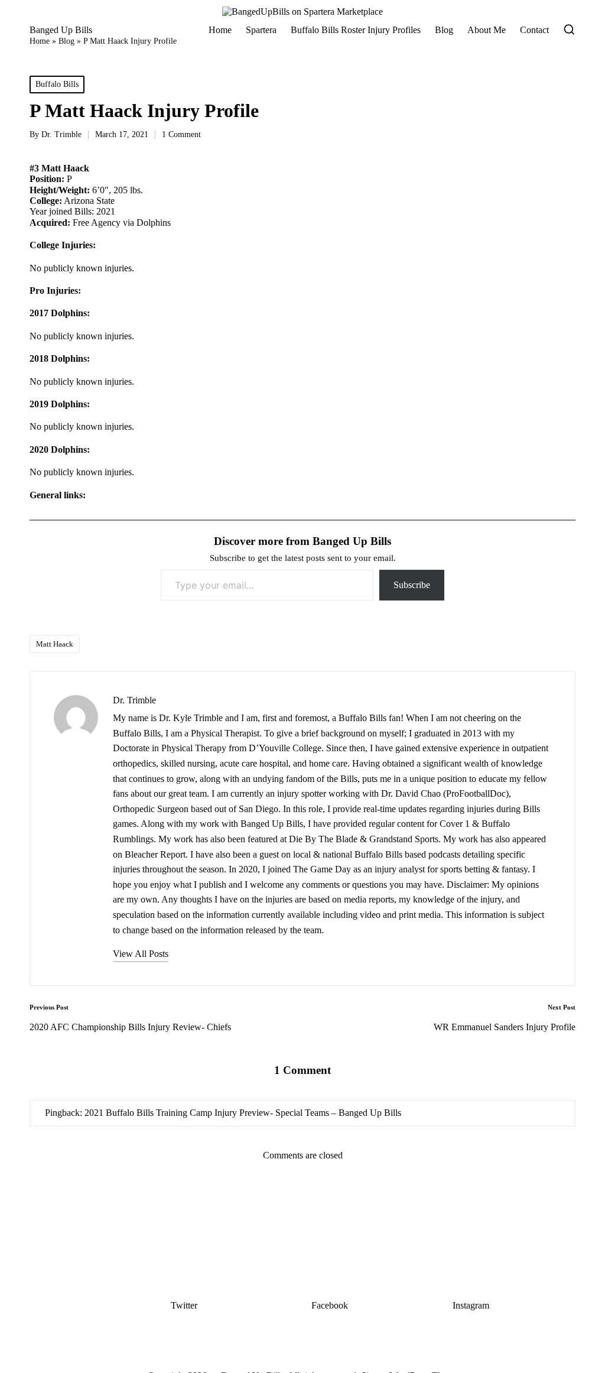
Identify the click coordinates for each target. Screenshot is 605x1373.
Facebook (329, 1305)
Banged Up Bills (61, 30)
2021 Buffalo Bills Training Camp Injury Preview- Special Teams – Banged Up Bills (242, 1113)
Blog (66, 41)
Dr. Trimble (134, 700)
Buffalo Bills (57, 84)
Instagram (471, 1305)
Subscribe (411, 585)
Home (40, 41)
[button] (140, 954)
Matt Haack (54, 644)
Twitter (184, 1305)
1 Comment (181, 134)
